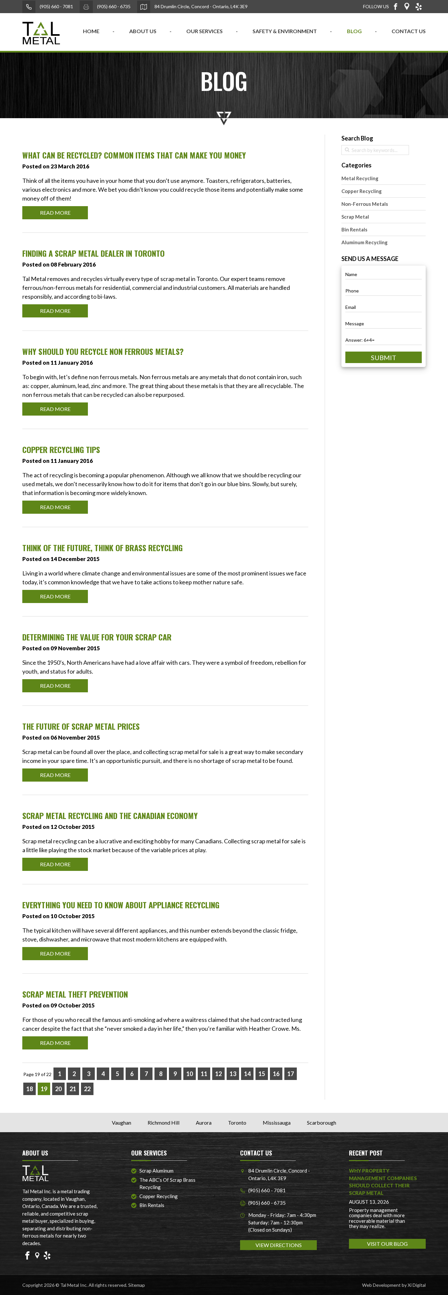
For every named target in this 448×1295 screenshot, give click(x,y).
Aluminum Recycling (364, 242)
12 (218, 1073)
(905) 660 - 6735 (113, 6)
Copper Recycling (361, 191)
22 (87, 1088)
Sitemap (136, 1285)
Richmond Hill (163, 1122)
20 (58, 1088)
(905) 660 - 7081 (56, 6)
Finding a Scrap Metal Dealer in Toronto (93, 253)
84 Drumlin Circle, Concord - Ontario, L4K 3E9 (200, 6)
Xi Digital (417, 1285)
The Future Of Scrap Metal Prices (81, 726)
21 (73, 1088)
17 (290, 1073)
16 (276, 1073)
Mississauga (277, 1122)
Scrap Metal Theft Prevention (75, 994)
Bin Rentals (354, 229)
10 (189, 1073)
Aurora (204, 1122)
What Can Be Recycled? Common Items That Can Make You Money (134, 155)
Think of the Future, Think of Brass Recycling (102, 547)
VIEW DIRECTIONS (278, 1245)
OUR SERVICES (204, 31)
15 (261, 1073)
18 (29, 1088)
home (91, 31)
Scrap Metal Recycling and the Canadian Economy (110, 815)
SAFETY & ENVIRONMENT (285, 31)
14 (247, 1073)
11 (204, 1073)
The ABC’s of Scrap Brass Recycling (167, 1183)
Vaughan (121, 1122)
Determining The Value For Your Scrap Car (97, 637)
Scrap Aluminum (156, 1171)
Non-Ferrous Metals (364, 204)
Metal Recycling (359, 178)
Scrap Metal (355, 217)
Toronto (237, 1122)
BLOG (354, 31)
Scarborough (321, 1122)
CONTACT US (409, 31)
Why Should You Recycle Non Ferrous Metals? (103, 351)
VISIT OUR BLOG (387, 1244)
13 (233, 1073)
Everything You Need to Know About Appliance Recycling (120, 905)
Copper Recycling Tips (61, 449)
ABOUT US (142, 31)
